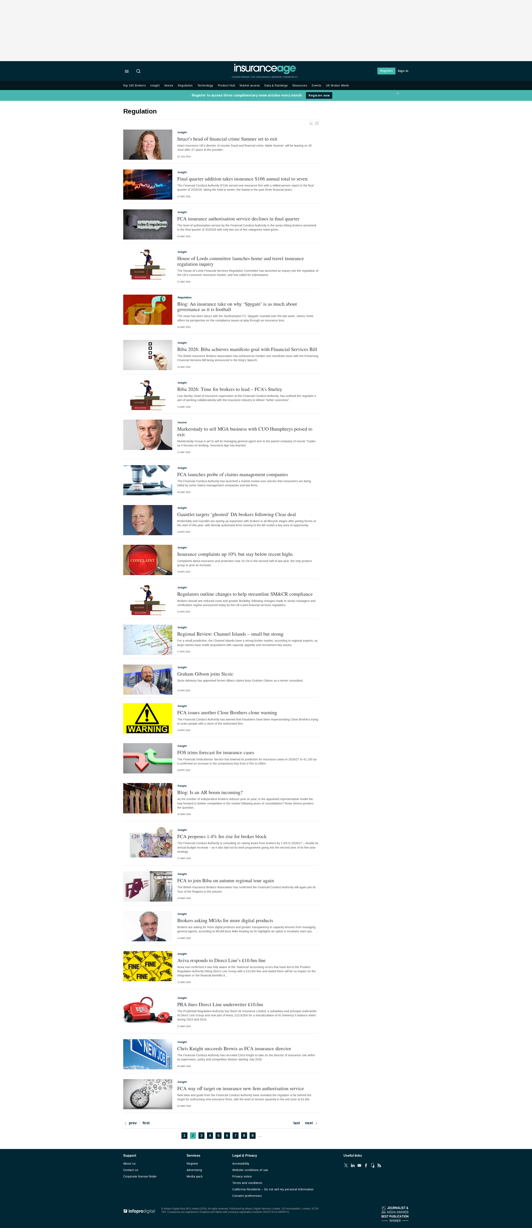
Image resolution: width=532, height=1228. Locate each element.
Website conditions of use (250, 1170)
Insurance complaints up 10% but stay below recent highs (235, 554)
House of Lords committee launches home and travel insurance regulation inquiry (240, 261)
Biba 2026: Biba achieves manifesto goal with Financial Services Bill (247, 349)
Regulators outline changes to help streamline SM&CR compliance (245, 594)
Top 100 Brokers (134, 85)
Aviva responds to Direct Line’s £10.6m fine (221, 960)
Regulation (185, 85)
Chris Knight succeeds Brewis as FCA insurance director (234, 1048)
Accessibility (240, 1164)
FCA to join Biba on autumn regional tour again (225, 880)
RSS (379, 1165)
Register (386, 71)
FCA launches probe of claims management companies (232, 474)
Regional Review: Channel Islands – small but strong (230, 633)
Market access (250, 85)
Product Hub (226, 85)
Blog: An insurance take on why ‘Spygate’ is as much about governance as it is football (237, 306)
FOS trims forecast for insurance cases (215, 752)
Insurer (182, 422)
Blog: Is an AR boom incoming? (210, 792)
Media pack (195, 1177)
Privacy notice (242, 1177)
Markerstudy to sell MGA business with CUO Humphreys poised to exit (244, 431)
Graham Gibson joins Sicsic (205, 673)
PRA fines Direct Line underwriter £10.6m (220, 1004)
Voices (168, 85)
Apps (372, 1165)
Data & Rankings (276, 85)
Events (316, 85)
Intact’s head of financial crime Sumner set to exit (227, 138)
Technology (205, 85)
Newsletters (359, 1165)
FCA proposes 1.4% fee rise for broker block (222, 836)
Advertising (194, 1170)
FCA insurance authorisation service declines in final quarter (238, 218)
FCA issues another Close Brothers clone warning (227, 712)
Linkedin (352, 1165)
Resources (299, 85)
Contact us (130, 1170)
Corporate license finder (140, 1177)
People (182, 786)
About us (129, 1164)
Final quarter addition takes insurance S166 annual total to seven (242, 178)
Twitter (346, 1165)
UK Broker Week (337, 85)
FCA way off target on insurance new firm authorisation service (240, 1088)
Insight (155, 85)
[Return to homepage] (265, 73)
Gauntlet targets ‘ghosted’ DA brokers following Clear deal (236, 514)
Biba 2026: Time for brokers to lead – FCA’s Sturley (229, 389)
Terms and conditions (247, 1183)
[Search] (139, 71)
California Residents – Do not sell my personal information (273, 1189)
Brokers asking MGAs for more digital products (225, 920)
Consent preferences (247, 1196)
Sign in (403, 71)
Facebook (365, 1165)
